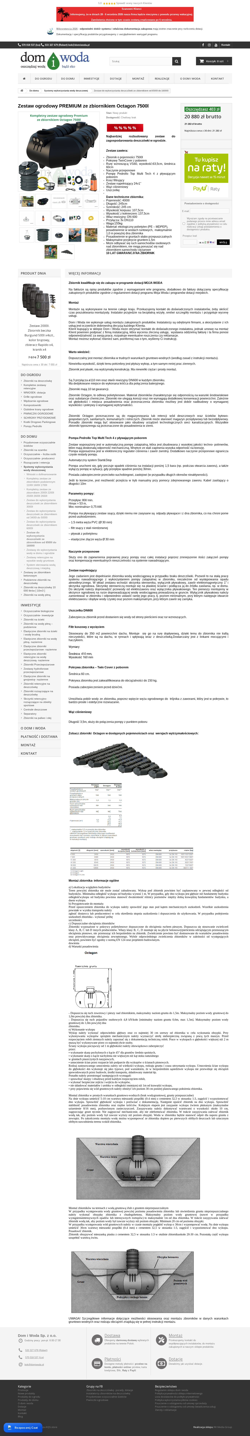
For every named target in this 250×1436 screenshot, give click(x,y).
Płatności (113, 1359)
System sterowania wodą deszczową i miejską (41, 566)
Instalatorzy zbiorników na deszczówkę (108, 1393)
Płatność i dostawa (39, 737)
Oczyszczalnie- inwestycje (39, 615)
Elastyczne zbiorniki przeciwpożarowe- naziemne (40, 648)
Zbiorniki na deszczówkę (38, 380)
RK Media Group (223, 1427)
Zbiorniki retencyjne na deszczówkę (37, 685)
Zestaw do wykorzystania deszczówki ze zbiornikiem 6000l (42, 525)
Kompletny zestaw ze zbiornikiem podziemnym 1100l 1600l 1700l (41, 482)
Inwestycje (91, 78)
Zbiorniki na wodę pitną (37, 594)
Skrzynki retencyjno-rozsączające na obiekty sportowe (37, 702)
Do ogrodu (43, 78)
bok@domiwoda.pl (34, 1364)
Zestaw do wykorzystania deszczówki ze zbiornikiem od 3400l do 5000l (42, 514)
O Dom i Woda (189, 78)
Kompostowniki (32, 405)
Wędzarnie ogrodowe (36, 400)
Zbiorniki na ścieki (34, 619)
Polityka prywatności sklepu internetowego (179, 1393)
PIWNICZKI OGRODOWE (38, 413)
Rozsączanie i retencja (37, 462)
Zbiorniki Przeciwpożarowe (39, 664)
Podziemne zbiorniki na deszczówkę (37, 581)
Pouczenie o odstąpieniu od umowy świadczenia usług (185, 1406)
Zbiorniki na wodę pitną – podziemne (38, 625)
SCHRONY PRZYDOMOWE (40, 417)
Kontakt (225, 45)
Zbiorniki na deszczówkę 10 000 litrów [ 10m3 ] (40, 589)
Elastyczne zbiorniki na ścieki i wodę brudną (40, 633)
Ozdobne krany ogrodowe (39, 409)
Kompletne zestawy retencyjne (35, 387)
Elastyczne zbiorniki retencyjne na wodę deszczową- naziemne (36, 657)
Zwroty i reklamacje (166, 1409)
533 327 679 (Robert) (36, 1350)
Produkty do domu (28, 1400)
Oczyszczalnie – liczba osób (40, 454)
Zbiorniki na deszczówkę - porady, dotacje (109, 1390)
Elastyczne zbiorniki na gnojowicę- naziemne (37, 678)
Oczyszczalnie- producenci (39, 458)
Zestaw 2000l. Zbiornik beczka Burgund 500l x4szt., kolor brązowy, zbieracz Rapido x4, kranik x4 (39, 338)
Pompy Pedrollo (33, 426)
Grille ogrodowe (33, 396)
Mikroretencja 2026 (67, 28)
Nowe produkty (26, 1393)
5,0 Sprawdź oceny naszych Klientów (125, 3)
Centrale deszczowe (35, 709)
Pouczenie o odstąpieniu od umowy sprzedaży (181, 1403)
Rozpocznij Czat (26, 1427)
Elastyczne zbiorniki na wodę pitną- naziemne (40, 640)
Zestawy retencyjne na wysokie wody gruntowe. (41, 559)
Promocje (23, 1390)
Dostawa (112, 1335)
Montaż (137, 78)
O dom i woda (25, 1403)
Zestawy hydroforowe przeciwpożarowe (36, 670)
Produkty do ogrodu (29, 1396)
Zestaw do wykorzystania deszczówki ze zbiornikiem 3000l (42, 503)
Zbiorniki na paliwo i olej (37, 717)
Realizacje (161, 78)
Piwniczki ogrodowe (97, 1400)
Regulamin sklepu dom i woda (171, 1390)
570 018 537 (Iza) (34, 1357)
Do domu (68, 78)
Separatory (30, 713)
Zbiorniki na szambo (35, 449)
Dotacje (115, 78)
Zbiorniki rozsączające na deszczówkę (38, 693)
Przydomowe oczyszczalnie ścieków (39, 444)
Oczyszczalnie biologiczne (39, 611)
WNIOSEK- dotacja (35, 392)
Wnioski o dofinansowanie (42, 474)
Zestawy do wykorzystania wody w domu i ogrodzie (42, 551)
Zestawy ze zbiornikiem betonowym (37, 574)
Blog (20, 1416)
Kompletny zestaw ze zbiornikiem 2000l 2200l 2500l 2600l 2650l (40, 492)
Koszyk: (215, 61)
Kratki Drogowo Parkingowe (40, 422)
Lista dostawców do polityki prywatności (177, 1396)
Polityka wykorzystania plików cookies (176, 1400)
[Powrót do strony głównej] (21, 91)
